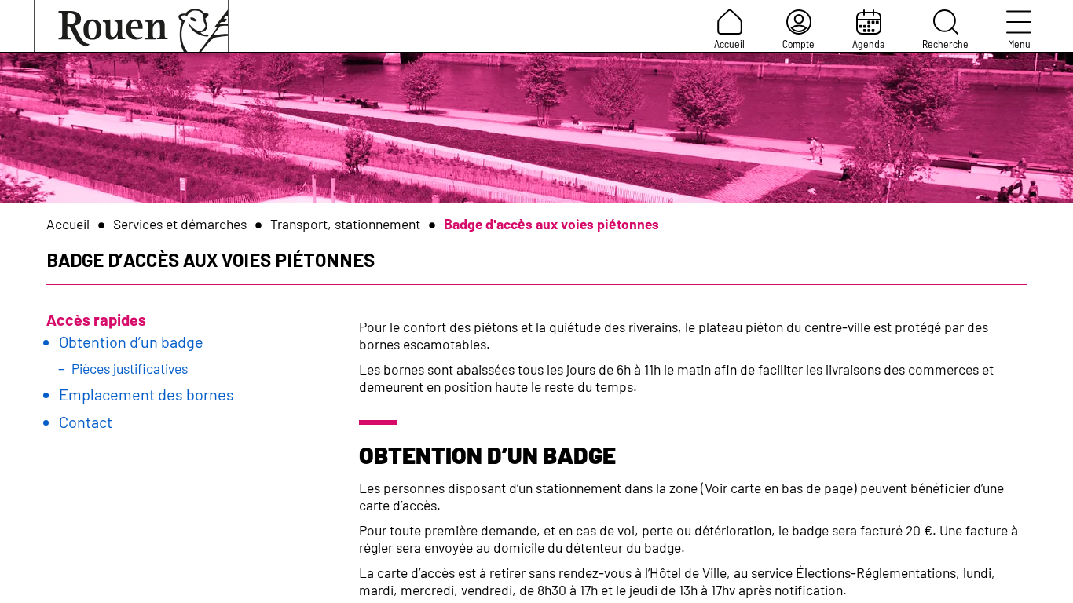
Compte (798, 43)
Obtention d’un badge (131, 341)
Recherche (945, 43)
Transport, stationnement (345, 223)
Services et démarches (180, 223)
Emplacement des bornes (146, 394)
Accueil (729, 43)
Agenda (868, 43)
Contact (85, 421)
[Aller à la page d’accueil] (131, 26)
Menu (1019, 43)
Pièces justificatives (129, 368)
